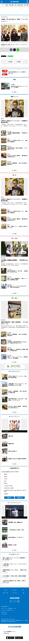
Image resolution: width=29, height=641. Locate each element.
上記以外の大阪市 (8, 485)
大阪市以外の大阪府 (9, 488)
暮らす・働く (20, 4)
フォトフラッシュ (4, 16)
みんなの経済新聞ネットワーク (14, 627)
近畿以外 (6, 493)
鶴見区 (5, 483)
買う (16, 4)
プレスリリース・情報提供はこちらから (9, 608)
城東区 (5, 476)
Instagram (18, 601)
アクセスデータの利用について (7, 610)
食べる (7, 4)
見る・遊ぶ (12, 4)
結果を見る (19, 497)
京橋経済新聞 (14, 2)
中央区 (5, 478)
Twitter (14, 601)
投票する (9, 497)
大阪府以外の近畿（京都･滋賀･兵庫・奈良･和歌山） (15, 491)
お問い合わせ (4, 612)
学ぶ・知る (26, 4)
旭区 (5, 481)
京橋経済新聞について (6, 606)
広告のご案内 (4, 613)
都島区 (5, 474)
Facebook (10, 601)
